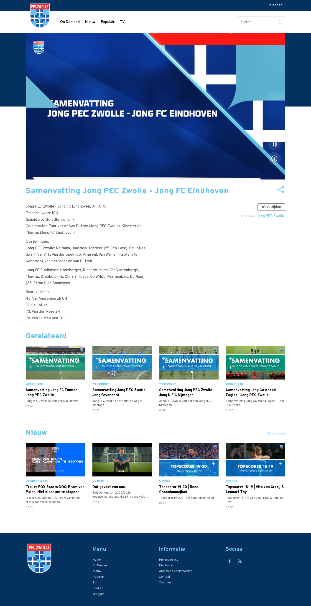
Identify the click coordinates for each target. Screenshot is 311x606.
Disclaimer (166, 565)
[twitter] (240, 561)
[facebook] (230, 561)
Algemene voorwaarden (175, 571)
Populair (108, 22)
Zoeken (97, 588)
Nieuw (90, 22)
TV (122, 22)
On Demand (70, 22)
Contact (164, 577)
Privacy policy (168, 560)
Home (96, 560)
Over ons (165, 583)
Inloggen (275, 5)
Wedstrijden (271, 207)
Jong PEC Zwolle (270, 216)
